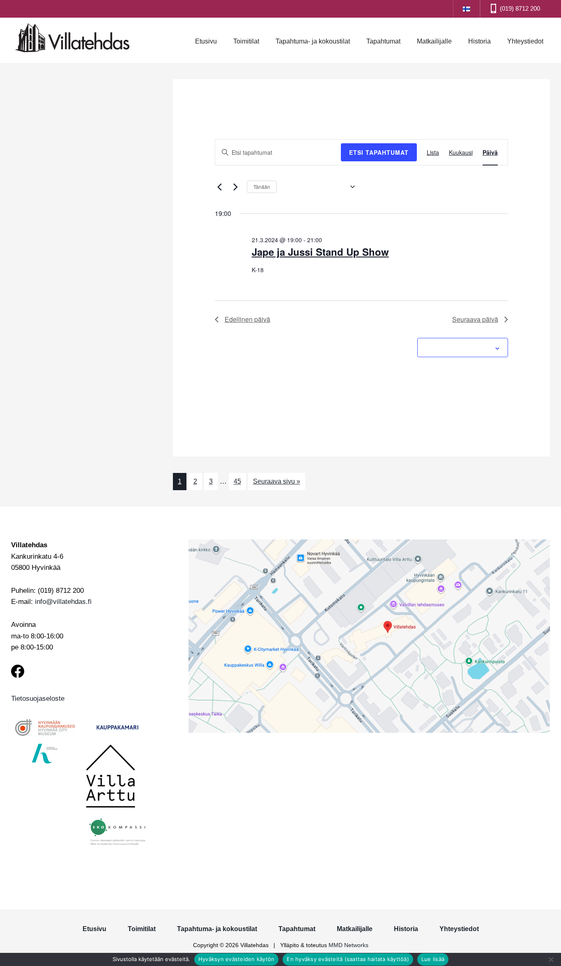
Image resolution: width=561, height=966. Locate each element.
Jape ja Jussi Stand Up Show (320, 252)
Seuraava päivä (475, 319)
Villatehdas (72, 39)
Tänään (261, 186)
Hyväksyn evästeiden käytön (236, 959)
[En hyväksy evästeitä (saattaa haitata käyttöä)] (551, 959)
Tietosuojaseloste (37, 698)
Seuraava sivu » (276, 481)
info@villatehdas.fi (63, 602)
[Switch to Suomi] (466, 8)
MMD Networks (348, 945)
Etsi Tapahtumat (379, 152)
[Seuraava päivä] (236, 187)
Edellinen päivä (247, 319)
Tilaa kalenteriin (458, 347)
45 (237, 481)
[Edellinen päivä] (220, 187)
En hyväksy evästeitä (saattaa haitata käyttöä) (348, 959)
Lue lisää (432, 959)
